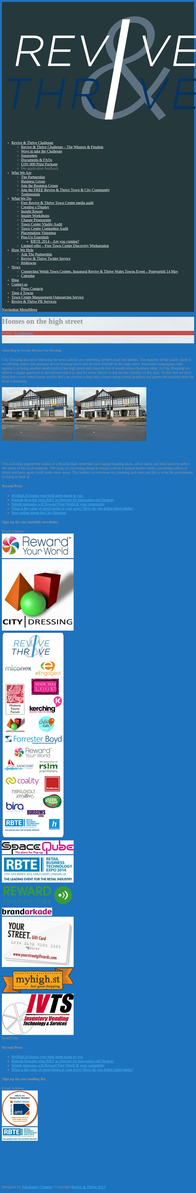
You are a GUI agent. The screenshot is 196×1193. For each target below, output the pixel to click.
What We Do (21, 198)
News (15, 267)
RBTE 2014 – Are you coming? (55, 241)
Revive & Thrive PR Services (33, 301)
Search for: (10, 1038)
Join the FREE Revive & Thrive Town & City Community (65, 190)
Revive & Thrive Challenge (32, 143)
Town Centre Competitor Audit (44, 228)
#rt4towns (28, 263)
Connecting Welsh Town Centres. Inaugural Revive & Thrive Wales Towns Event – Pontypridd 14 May (99, 271)
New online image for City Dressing (38, 513)
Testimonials (30, 194)
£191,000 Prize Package (39, 164)
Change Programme (36, 220)
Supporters (29, 156)
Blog (15, 280)
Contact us (19, 284)
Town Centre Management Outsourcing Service (47, 297)
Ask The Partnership (36, 254)
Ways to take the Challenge (41, 151)
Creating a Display (35, 207)
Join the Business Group (39, 186)
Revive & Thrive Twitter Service (46, 259)
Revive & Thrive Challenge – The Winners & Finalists (62, 147)
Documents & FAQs (36, 160)
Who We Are (21, 173)
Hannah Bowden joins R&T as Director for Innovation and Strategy (62, 500)
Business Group (33, 181)
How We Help (22, 250)
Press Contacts (32, 289)
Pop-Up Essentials (35, 237)
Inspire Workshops (35, 216)
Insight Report (32, 211)
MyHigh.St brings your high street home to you (47, 496)
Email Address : (14, 531)
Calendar (28, 276)
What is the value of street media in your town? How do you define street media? (72, 508)
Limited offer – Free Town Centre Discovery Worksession (65, 246)
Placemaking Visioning (38, 233)
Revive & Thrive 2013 (88, 1187)
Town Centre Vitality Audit (41, 224)
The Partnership (33, 177)
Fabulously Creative (37, 1187)
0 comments (24, 333)
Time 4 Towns (22, 293)
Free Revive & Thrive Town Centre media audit (57, 203)
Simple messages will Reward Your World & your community (58, 504)
